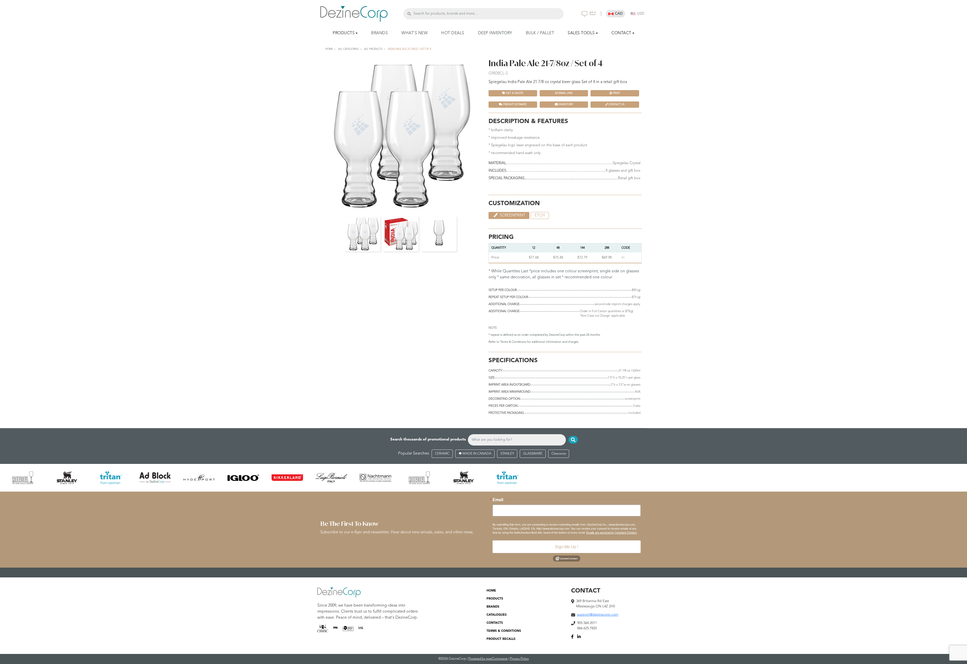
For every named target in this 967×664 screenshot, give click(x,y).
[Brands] (483, 477)
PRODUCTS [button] (344, 33)
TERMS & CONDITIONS (504, 631)
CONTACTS (495, 622)
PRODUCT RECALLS (501, 639)
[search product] (409, 13)
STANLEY (507, 453)
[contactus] (588, 14)
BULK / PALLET (540, 33)
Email (498, 500)
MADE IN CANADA (476, 453)
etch (540, 215)
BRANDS (379, 33)
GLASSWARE (532, 453)
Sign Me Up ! (566, 546)
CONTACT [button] (621, 33)
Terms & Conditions (513, 342)
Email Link (565, 93)
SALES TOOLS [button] (581, 33)
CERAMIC (442, 453)
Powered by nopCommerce (488, 658)
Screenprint (512, 215)
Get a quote (514, 93)
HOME (491, 590)
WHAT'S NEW (414, 33)
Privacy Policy (519, 658)
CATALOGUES (497, 614)
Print (616, 93)
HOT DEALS (452, 33)
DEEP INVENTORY (495, 33)
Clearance (558, 453)
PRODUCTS (495, 598)
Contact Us (616, 104)
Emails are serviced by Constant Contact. (611, 532)
